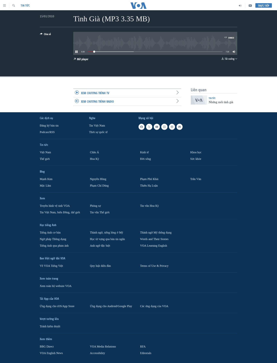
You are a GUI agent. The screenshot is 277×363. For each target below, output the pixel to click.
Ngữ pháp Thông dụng (53, 239)
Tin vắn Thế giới (99, 212)
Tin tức (25, 6)
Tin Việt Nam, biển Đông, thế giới (60, 212)
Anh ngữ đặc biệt (100, 246)
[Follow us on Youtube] (157, 127)
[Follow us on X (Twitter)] (149, 127)
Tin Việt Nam (97, 125)
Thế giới (45, 159)
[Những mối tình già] (199, 100)
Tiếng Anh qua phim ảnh (54, 246)
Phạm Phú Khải (149, 179)
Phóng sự (95, 206)
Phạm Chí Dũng (99, 186)
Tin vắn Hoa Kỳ (149, 206)
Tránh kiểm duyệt (50, 326)
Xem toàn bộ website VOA (55, 286)
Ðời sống (145, 159)
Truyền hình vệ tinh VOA (55, 206)
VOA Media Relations (103, 346)
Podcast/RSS (47, 132)
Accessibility (97, 353)
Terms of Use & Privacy (154, 266)
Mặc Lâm (45, 186)
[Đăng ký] (179, 127)
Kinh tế (144, 152)
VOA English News (51, 353)
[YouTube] (250, 5)
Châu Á (94, 152)
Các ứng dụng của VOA (154, 306)
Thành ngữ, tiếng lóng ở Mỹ (106, 232)
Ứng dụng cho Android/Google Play (111, 306)
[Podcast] (172, 127)
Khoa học (195, 152)
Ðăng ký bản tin (49, 125)
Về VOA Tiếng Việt (51, 266)
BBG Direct (47, 346)
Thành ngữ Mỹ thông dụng (156, 232)
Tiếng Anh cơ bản (50, 232)
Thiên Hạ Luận (149, 186)
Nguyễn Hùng (98, 179)
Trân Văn (195, 179)
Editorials (145, 353)
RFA (143, 346)
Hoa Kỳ (94, 159)
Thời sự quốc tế (98, 132)
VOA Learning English (153, 246)
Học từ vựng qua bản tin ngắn (107, 239)
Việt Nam (45, 152)
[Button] (45, 35)
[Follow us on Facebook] (141, 127)
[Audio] (240, 5)
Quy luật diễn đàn (100, 266)
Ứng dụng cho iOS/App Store (57, 306)
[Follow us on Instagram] (164, 127)
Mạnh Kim (46, 179)
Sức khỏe (195, 159)
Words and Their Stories (154, 239)
